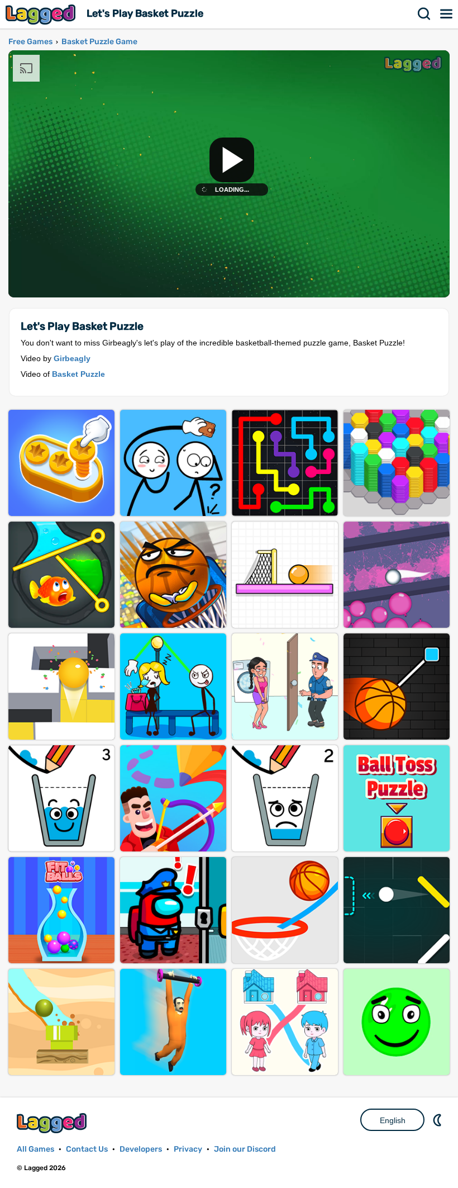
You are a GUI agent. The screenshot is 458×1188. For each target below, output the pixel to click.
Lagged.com (53, 1123)
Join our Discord (245, 1149)
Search (424, 14)
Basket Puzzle (78, 374)
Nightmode (438, 1120)
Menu (447, 14)
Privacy (188, 1149)
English (392, 1120)
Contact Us (87, 1149)
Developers (141, 1149)
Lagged (42, 14)
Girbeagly (72, 358)
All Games (35, 1149)
